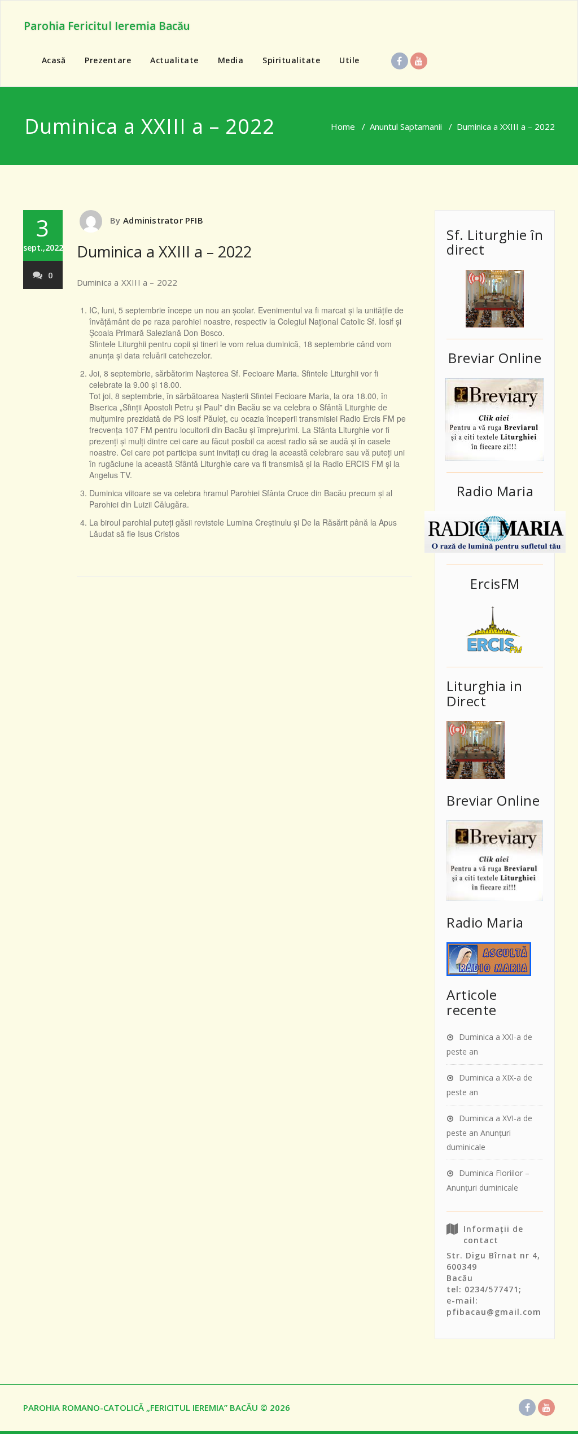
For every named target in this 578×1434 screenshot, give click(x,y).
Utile (349, 60)
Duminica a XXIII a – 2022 (164, 251)
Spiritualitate (291, 60)
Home (343, 126)
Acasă (54, 60)
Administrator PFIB (163, 220)
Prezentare (108, 60)
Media (231, 60)
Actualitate (174, 60)
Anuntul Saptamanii (406, 126)
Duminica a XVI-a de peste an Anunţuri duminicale (489, 1132)
